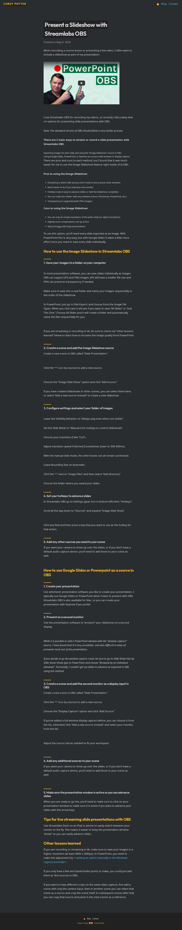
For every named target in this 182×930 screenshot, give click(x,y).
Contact (173, 3)
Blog (164, 3)
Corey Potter (14, 4)
